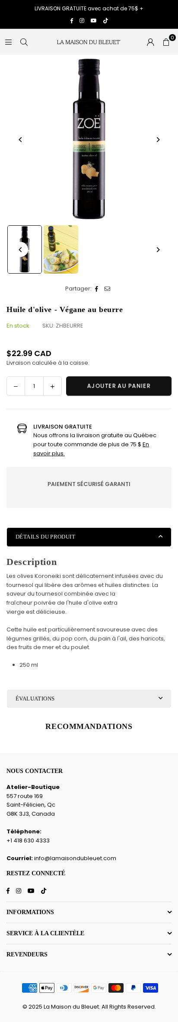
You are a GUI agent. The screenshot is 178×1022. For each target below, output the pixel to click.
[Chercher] (24, 42)
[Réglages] (150, 42)
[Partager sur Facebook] (97, 288)
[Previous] (20, 139)
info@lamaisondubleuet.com (75, 858)
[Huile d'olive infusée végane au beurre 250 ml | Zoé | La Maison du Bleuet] (61, 249)
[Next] (157, 139)
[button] (166, 42)
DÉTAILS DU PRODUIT (45, 536)
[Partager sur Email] (108, 288)
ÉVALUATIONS (35, 698)
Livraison (18, 363)
